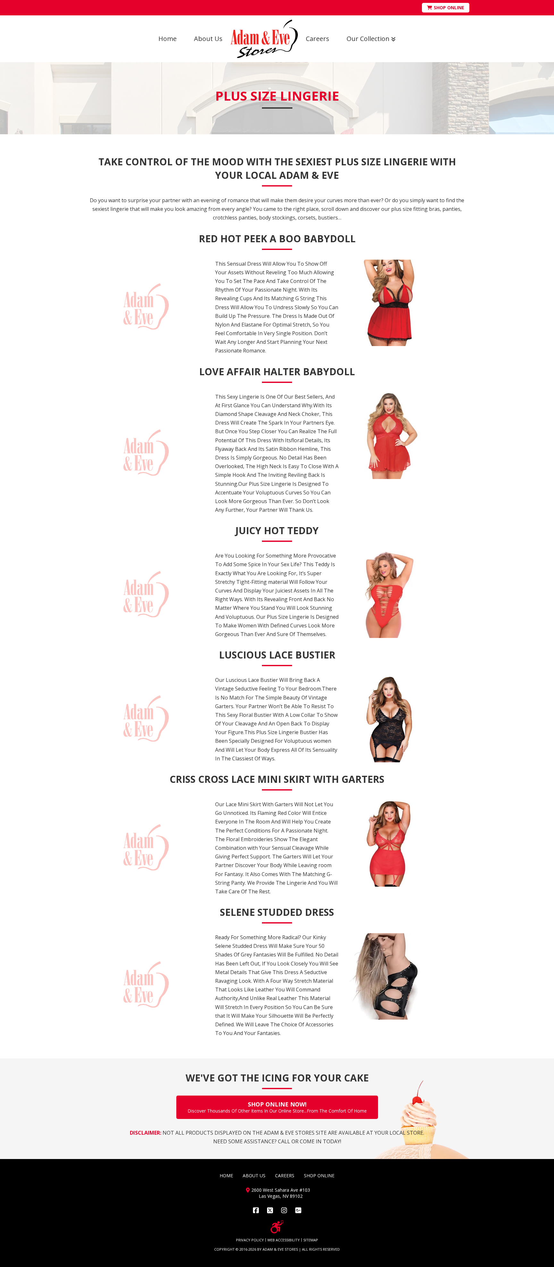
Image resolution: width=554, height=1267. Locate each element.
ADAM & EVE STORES (280, 1249)
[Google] (298, 1210)
